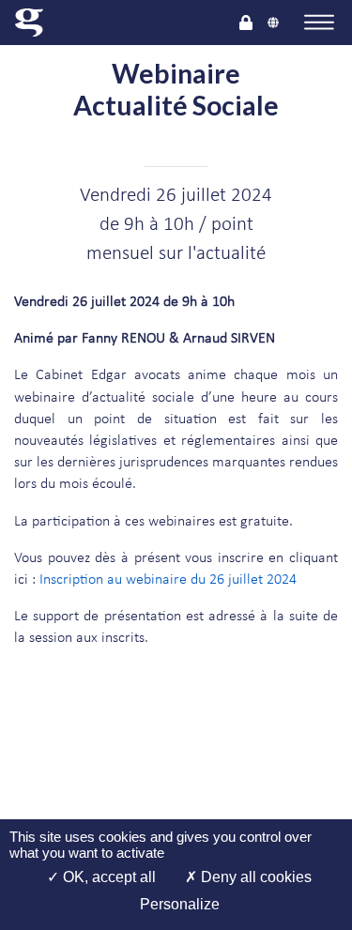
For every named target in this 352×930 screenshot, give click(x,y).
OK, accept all (107, 877)
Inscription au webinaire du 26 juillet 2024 (168, 579)
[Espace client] (246, 22)
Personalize (180, 904)
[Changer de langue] (273, 22)
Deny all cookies (254, 877)
